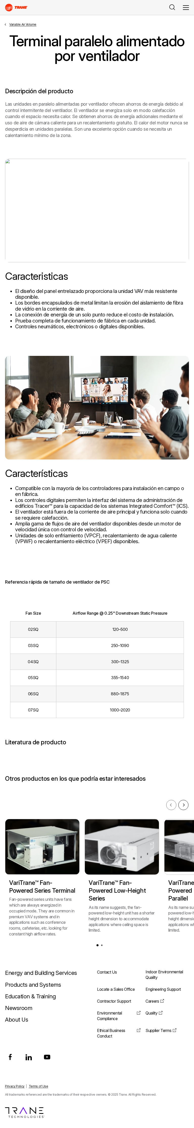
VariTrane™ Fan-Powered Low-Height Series (117, 890)
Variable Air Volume (22, 24)
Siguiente (183, 805)
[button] (97, 945)
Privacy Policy (15, 1086)
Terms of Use (38, 1086)
